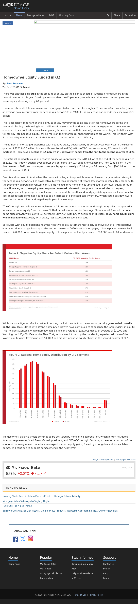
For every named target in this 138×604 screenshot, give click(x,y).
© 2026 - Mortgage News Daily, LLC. (53, 594)
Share (117, 15)
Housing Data (66, 15)
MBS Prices (45, 568)
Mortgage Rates (35, 15)
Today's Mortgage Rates (102, 459)
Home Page (14, 564)
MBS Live (76, 578)
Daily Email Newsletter (83, 573)
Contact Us (108, 564)
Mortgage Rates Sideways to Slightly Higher (26, 501)
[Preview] (84, 46)
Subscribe (130, 15)
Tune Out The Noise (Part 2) (17, 506)
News (19, 15)
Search (106, 568)
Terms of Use (79, 594)
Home (8, 15)
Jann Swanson (15, 83)
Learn (106, 578)
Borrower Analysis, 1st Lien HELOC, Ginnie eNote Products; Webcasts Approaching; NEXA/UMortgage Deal (60, 511)
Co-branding (46, 578)
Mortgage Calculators (125, 459)
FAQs (106, 573)
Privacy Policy (96, 594)
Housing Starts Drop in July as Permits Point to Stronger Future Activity (41, 496)
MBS (51, 15)
